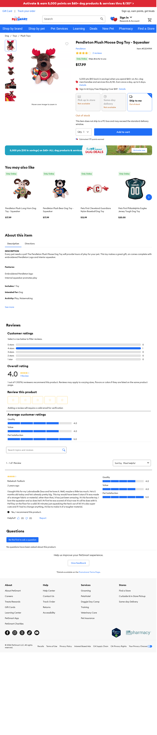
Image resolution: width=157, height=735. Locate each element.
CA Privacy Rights (118, 646)
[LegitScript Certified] (116, 633)
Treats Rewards (12, 601)
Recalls (41, 646)
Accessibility (49, 612)
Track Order (49, 601)
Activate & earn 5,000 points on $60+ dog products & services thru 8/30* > (78, 3)
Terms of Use (51, 646)
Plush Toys (26, 35)
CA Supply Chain (100, 646)
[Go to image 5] (10, 95)
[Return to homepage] (19, 19)
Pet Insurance (87, 618)
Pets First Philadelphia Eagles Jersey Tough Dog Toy (132, 210)
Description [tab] (13, 243)
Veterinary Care (89, 612)
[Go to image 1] (10, 45)
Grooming (86, 590)
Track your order (26, 11)
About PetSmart (13, 590)
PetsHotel (85, 596)
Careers (9, 596)
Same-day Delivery (128, 601)
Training (85, 607)
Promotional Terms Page (89, 572)
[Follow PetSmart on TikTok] (29, 632)
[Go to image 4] (10, 83)
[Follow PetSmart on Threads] (22, 632)
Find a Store (125, 590)
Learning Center (13, 612)
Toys (15, 35)
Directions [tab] (30, 243)
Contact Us (48, 596)
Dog (7, 35)
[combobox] (73, 19)
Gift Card (7, 11)
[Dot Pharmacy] (138, 633)
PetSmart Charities (14, 623)
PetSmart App (12, 618)
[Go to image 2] (10, 58)
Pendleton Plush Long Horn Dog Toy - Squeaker (20, 210)
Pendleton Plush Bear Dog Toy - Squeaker (58, 210)
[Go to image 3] (10, 70)
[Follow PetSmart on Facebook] (7, 632)
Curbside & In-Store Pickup (132, 596)
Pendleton (81, 48)
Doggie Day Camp (90, 601)
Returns (46, 607)
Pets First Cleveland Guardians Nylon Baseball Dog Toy (96, 210)
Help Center (49, 590)
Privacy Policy (66, 646)
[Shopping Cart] (152, 20)
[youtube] (36, 632)
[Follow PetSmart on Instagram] (14, 632)
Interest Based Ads (82, 646)
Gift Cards (10, 607)
